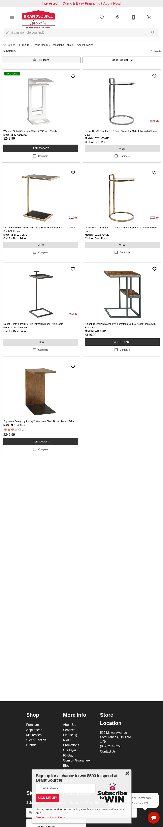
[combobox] (121, 60)
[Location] (117, 17)
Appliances (34, 730)
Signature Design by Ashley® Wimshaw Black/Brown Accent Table (39, 421)
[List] (102, 17)
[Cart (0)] (149, 17)
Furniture (24, 44)
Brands (31, 745)
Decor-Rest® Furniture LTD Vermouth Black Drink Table (33, 323)
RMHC (68, 740)
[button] (12, 17)
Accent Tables (85, 44)
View (122, 148)
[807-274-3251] (133, 17)
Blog (66, 765)
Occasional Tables (62, 44)
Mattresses (34, 735)
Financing (70, 735)
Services (69, 730)
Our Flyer (69, 750)
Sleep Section (36, 740)
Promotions (71, 745)
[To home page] (38, 17)
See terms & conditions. (51, 817)
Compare (43, 156)
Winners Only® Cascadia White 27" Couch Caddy (30, 131)
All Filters (43, 59)
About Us (69, 724)
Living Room (40, 44)
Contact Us (108, 751)
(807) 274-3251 (111, 746)
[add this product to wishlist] (73, 76)
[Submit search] (153, 32)
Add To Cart (41, 148)
